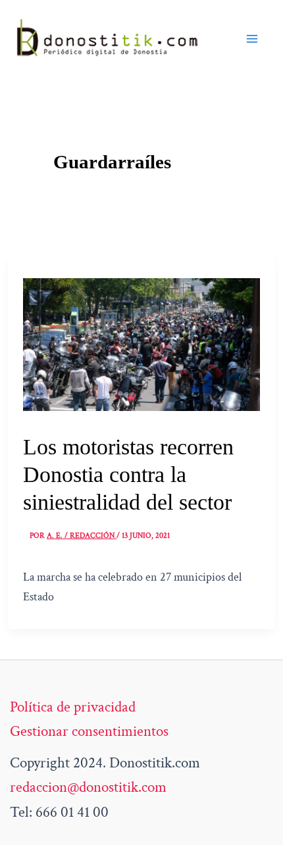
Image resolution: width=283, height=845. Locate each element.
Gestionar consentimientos (89, 731)
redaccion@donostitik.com (88, 787)
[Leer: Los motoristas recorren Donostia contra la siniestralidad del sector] (141, 343)
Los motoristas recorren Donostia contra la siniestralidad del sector (128, 474)
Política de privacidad (73, 707)
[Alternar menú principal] (252, 39)
